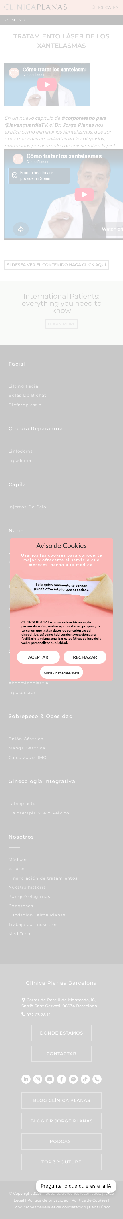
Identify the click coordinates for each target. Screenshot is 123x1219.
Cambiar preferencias (61, 672)
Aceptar (38, 657)
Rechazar (85, 657)
